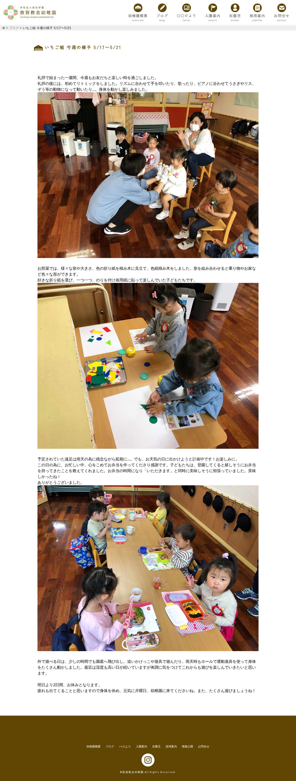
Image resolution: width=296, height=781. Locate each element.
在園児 (235, 15)
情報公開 (187, 746)
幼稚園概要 (138, 15)
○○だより (186, 15)
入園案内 (213, 15)
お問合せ (281, 15)
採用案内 (257, 15)
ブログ (162, 15)
